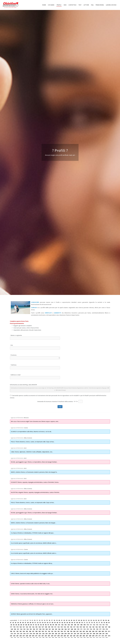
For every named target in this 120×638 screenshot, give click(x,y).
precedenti (13, 620)
